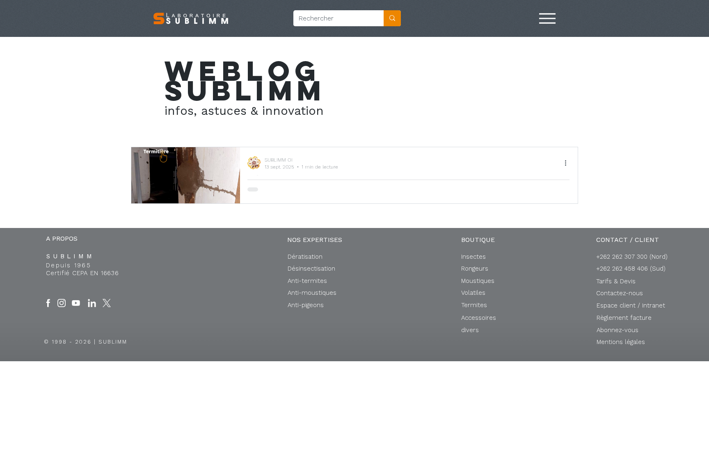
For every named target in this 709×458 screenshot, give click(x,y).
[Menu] (547, 18)
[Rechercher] (392, 18)
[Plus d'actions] (568, 163)
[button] (631, 305)
